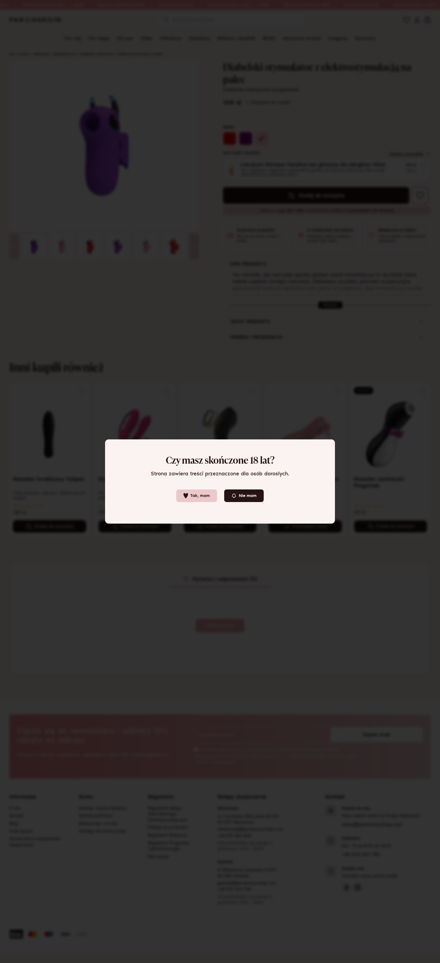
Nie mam (248, 495)
